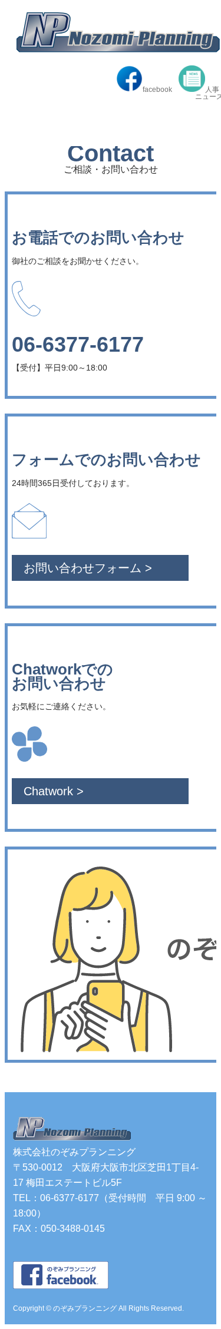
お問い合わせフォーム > (88, 567)
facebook (157, 89)
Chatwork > (54, 791)
